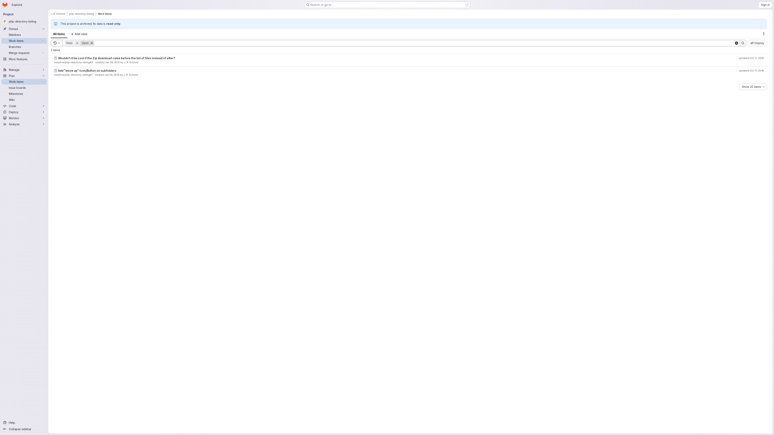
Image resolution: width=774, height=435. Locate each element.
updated (751, 58)
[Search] (743, 43)
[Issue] (55, 58)
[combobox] (753, 87)
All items (59, 34)
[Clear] (736, 43)
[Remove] (91, 43)
